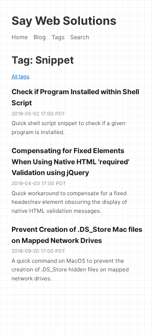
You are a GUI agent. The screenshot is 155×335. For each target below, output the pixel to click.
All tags (21, 76)
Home (20, 37)
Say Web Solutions (64, 21)
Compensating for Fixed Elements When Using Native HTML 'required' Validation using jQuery (70, 161)
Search (79, 37)
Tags (58, 37)
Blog (40, 37)
